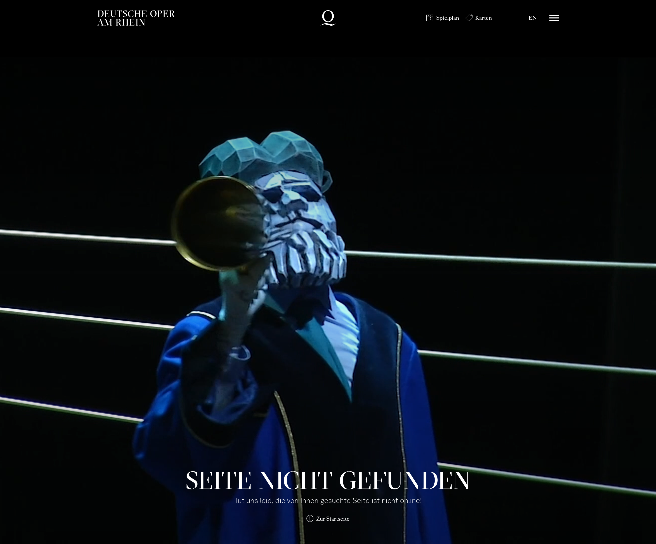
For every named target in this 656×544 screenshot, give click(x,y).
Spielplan (447, 18)
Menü (554, 18)
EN (532, 18)
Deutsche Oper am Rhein (136, 18)
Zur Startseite (333, 518)
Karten (483, 18)
